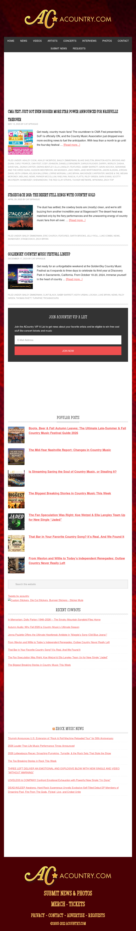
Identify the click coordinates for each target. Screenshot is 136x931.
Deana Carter (28, 166)
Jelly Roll (93, 235)
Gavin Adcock (106, 166)
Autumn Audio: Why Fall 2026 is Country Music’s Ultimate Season (43, 627)
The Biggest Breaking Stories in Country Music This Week (39, 664)
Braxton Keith (103, 160)
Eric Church (50, 235)
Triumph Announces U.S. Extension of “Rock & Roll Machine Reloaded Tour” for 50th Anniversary (60, 738)
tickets (77, 904)
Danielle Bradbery (69, 163)
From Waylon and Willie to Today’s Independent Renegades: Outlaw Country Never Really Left (59, 642)
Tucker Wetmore (81, 179)
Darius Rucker (89, 163)
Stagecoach (28, 238)
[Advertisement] (68, 81)
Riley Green (91, 176)
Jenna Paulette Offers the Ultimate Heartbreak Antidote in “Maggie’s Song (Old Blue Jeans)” (57, 634)
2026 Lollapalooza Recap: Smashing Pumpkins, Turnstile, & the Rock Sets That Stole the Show (59, 753)
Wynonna (97, 179)
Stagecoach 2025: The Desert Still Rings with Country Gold (51, 194)
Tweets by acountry (18, 596)
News (32, 176)
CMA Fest (36, 163)
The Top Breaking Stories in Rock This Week (32, 761)
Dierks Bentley (45, 166)
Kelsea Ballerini (38, 173)
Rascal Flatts (76, 176)
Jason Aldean (110, 169)
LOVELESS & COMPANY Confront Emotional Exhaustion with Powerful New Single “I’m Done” (59, 780)
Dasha (120, 163)
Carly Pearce (22, 163)
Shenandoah (40, 179)
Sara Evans (105, 176)
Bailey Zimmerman (67, 160)
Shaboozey (26, 179)
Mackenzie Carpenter (92, 173)
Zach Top (109, 179)
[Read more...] (72, 145)
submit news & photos (68, 893)
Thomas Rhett (24, 298)
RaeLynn (62, 176)
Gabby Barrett (90, 166)
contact (55, 915)
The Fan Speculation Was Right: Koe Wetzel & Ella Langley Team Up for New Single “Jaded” (58, 657)
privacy (38, 915)
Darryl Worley (107, 163)
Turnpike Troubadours (46, 298)
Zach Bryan (42, 238)
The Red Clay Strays (60, 179)
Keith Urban (21, 173)
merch (58, 904)
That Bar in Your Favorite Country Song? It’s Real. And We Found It (44, 649)
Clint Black (49, 294)
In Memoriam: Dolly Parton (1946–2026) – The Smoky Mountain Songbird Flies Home (54, 619)
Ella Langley (62, 166)
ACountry (68, 20)
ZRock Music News (70, 728)
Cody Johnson (50, 163)
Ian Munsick (60, 169)
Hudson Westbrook (42, 169)
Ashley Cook (29, 160)
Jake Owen (74, 169)
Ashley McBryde (47, 160)
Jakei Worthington (91, 169)
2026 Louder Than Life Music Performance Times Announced (41, 745)
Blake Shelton (86, 160)
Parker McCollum (46, 176)
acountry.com (76, 923)
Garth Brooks (78, 235)
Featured (75, 166)
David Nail (13, 166)
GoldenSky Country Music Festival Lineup (39, 254)
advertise (76, 915)
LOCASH (93, 294)
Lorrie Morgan (57, 173)
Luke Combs (106, 235)
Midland (23, 176)
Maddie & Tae (112, 173)
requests (96, 915)
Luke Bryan (73, 173)
